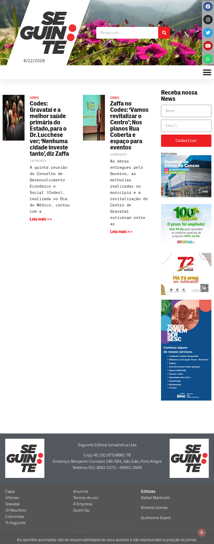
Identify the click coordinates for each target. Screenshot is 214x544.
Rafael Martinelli (155, 497)
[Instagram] (208, 19)
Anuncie (80, 491)
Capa (9, 491)
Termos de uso (85, 497)
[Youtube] (208, 45)
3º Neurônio (15, 510)
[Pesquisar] (164, 33)
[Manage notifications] (202, 532)
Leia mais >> (41, 219)
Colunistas (14, 516)
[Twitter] (208, 32)
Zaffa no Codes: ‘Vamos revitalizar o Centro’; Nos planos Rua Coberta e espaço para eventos (129, 125)
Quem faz (81, 510)
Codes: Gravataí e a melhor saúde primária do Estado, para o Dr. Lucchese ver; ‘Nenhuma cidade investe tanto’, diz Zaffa (49, 128)
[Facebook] (208, 6)
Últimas (12, 497)
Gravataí (12, 504)
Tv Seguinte (15, 522)
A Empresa (82, 504)
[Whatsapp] (208, 58)
